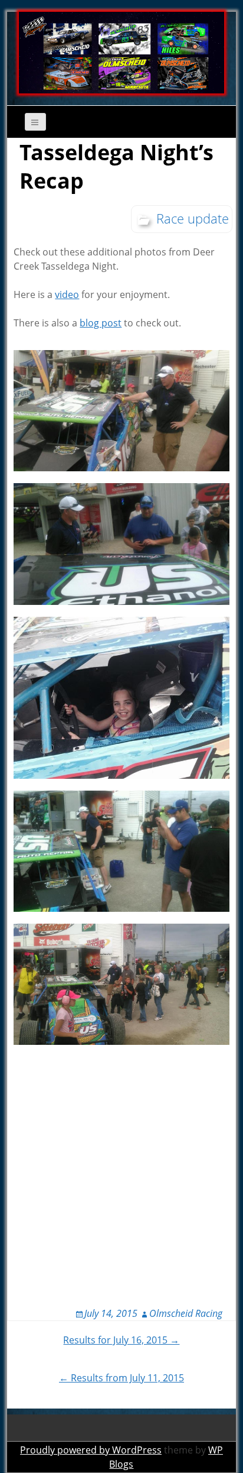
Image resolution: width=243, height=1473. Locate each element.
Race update (192, 218)
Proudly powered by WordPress (91, 1449)
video (67, 294)
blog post (100, 322)
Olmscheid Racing (185, 1313)
